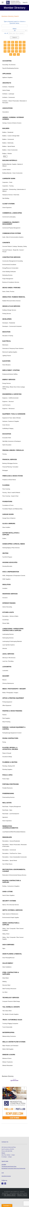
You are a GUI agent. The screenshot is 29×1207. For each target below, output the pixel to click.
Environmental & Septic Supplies (10, 917)
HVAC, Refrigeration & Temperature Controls (13, 575)
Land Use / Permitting (7, 661)
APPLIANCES (6, 73)
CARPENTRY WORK (8, 178)
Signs (3, 948)
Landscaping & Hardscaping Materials (12, 641)
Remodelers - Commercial (9, 849)
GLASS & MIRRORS (8, 523)
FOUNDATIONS (7, 501)
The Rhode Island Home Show (9, 1166)
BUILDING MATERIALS (9, 160)
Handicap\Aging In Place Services (11, 547)
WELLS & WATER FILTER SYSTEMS (13, 1042)
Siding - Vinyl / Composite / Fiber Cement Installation (12, 929)
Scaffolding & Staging (7, 428)
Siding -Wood (5, 933)
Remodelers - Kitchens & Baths (10, 616)
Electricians (5, 345)
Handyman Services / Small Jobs (10, 194)
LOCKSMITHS (6, 666)
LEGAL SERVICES (8, 654)
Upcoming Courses (6, 1176)
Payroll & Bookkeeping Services (10, 68)
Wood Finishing (6, 721)
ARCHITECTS (6, 83)
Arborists (4, 648)
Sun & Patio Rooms (7, 864)
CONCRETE (6, 242)
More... (5, 156)
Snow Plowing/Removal (8, 957)
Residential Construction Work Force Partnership (13, 1168)
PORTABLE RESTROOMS (10, 784)
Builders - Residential (7, 132)
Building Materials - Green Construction (12, 173)
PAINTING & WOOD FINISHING (12, 711)
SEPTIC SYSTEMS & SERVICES (12, 910)
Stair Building (5, 198)
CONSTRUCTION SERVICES (11, 257)
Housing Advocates (7, 566)
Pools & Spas (5, 778)
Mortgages (5, 470)
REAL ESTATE (7, 803)
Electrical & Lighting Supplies (9, 352)
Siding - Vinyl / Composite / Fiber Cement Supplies (12, 938)
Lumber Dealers (6, 169)
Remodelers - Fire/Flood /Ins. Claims (11, 853)
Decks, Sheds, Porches (8, 291)
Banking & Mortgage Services (9, 463)
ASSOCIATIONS (7, 108)
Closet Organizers (7, 207)
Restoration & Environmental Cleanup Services (14, 875)
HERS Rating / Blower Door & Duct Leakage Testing (13, 387)
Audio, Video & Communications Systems (12, 237)
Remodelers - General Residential (11, 841)
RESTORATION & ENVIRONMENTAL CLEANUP (13, 870)
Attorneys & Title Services (8, 657)
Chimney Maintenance (8, 683)
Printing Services (6, 313)
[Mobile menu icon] (3, 2)
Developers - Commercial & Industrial (11, 326)
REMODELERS (7, 837)
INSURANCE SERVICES (10, 594)
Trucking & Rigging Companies (10, 1023)
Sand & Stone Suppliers (8, 895)
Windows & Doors (6, 1058)
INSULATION (6, 584)
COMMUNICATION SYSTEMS (11, 233)
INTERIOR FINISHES (8, 603)
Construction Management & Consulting (12, 261)
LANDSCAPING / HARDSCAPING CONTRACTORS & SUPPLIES (12, 629)
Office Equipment (6, 705)
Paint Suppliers (6, 718)
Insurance (4, 597)
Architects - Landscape (8, 93)
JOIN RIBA (4, 1164)
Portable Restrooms (7, 788)
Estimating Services (7, 275)
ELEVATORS (6, 361)
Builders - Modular (7, 153)
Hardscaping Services (8, 637)
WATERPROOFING (8, 1032)
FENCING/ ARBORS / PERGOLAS (13, 450)
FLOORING (6, 485)
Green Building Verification (9, 271)
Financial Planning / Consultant (10, 466)
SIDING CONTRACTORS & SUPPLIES (10, 923)
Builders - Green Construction (10, 150)
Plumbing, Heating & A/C (8, 766)
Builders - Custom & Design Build (10, 135)
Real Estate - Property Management (11, 806)
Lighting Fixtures (6, 355)
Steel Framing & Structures (9, 988)
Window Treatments (7, 1062)
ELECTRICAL (6, 341)
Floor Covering (6, 489)
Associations (5, 112)
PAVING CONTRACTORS (10, 738)
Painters (4, 714)
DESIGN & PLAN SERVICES (11, 306)
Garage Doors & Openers (8, 518)
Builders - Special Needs (8, 146)
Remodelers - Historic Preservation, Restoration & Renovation (14, 845)
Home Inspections (7, 820)
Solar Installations (6, 967)
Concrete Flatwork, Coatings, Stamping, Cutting (14, 246)
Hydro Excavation (6, 444)
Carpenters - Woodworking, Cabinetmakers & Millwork (14, 190)
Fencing (4, 454)
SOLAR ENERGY (7, 963)
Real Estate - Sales (7, 810)
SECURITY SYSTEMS (9, 901)
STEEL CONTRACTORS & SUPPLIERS (10, 973)
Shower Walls (5, 623)
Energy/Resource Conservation (10, 268)
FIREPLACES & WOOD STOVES (12, 476)
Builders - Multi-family (7, 143)
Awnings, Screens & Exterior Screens (11, 123)
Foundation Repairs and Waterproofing (12, 508)
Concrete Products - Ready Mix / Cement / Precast (13, 250)
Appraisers (5, 817)
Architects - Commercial (8, 97)
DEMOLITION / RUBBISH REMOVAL (13, 297)
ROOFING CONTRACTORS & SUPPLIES (11, 881)
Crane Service (6, 425)
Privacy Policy (22, 1195)
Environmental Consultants (9, 264)
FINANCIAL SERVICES (9, 459)
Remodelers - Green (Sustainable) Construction (14, 857)
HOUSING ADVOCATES (9, 562)
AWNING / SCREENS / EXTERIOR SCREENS (13, 118)
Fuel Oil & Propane (7, 557)
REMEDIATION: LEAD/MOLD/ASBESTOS (10, 827)
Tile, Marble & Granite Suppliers (10, 1014)
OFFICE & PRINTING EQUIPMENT (13, 698)
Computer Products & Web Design (11, 1001)
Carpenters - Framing (7, 186)
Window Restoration (7, 1065)
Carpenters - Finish (7, 182)
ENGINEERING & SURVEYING (12, 394)
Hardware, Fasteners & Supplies (10, 421)
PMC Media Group (10, 1195)
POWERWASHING (8, 793)
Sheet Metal (5, 978)
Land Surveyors (6, 405)
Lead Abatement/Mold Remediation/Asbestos (13, 831)
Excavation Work (6, 437)
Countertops (5, 619)
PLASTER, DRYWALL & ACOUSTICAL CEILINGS (10, 748)
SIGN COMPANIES (8, 944)
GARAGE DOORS (8, 514)
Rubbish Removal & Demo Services (11, 300)
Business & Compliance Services (10, 282)
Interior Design (6, 90)
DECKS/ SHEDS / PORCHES (11, 287)
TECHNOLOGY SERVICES (10, 997)
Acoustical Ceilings (7, 756)
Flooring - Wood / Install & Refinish (11, 492)
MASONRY (5, 676)
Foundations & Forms (7, 505)
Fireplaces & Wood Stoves (9, 479)
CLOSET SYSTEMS (8, 204)
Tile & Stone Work (7, 1010)
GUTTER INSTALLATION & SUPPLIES (10, 533)
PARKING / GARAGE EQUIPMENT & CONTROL (13, 728)
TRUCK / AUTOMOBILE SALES (12, 1019)
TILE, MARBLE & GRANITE (11, 1007)
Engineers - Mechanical (8, 408)
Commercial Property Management (11, 227)
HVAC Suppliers (6, 579)
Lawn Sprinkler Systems (8, 644)
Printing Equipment (7, 702)
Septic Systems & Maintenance (10, 914)
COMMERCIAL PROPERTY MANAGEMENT (10, 223)
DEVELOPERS (7, 319)
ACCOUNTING (7, 61)
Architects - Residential (8, 86)
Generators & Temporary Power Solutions (13, 348)
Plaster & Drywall (6, 753)
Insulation (4, 588)
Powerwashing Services (8, 797)
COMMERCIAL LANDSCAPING (12, 213)
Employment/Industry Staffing (9, 374)
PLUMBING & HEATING (9, 762)
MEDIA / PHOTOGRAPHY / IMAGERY (14, 689)
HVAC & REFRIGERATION (10, 572)
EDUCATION (6, 332)
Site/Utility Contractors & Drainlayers (11, 441)
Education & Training (7, 335)
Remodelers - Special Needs (9, 860)
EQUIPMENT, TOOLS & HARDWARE (13, 414)
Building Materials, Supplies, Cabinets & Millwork (12, 165)
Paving (4, 742)
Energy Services (6, 383)
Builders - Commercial (8, 139)
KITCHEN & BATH (8, 612)
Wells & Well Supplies (7, 1049)
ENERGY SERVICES (8, 379)
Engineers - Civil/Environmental (10, 398)
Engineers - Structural (8, 401)
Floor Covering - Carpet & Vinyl (10, 496)
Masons (4, 679)
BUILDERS (5, 128)
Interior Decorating (7, 607)
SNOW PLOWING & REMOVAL (12, 954)
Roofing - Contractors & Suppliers (10, 886)
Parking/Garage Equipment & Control (11, 732)
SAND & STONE (7, 891)
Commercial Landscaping (8, 216)
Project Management (7, 278)
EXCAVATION (6, 434)
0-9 (5, 42)
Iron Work (4, 992)
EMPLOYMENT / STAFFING (11, 370)
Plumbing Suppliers (7, 769)
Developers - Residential (8, 322)
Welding (4, 981)
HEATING (5, 553)
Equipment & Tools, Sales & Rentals (11, 417)
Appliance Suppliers (7, 77)
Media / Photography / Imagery (10, 692)
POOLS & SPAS (7, 775)
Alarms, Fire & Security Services (10, 904)
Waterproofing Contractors (9, 1036)
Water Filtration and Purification (10, 1045)
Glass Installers (6, 527)
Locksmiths (5, 670)
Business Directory (8, 1076)
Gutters (4, 538)
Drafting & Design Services (9, 310)
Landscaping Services (8, 634)
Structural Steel (6, 985)
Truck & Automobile (7, 1027)
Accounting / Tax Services (8, 64)
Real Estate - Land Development (10, 813)
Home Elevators (6, 364)
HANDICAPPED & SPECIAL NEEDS (13, 544)
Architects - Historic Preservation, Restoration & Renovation (14, 101)
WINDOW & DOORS (8, 1054)
